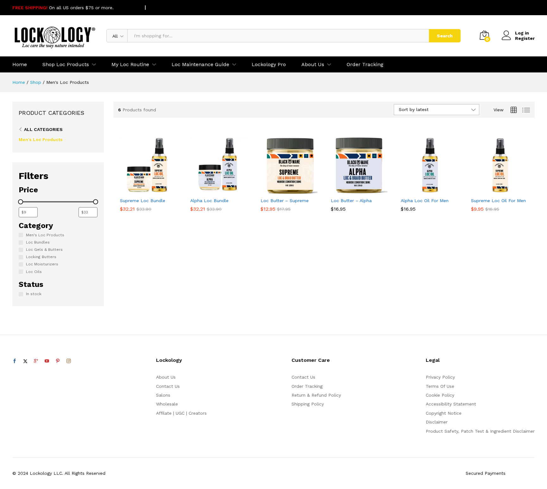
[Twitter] (25, 361)
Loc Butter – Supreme (285, 200)
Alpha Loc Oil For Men (425, 200)
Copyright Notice (444, 413)
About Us (166, 377)
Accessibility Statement (451, 403)
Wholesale (167, 403)
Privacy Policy (440, 377)
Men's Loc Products (41, 139)
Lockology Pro (269, 64)
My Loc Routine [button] (130, 64)
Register (525, 38)
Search (445, 35)
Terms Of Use (440, 386)
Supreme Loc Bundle (142, 200)
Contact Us (168, 386)
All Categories (43, 129)
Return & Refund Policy (316, 395)
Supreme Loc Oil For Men (498, 200)
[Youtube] (46, 361)
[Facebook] (14, 361)
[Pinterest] (57, 361)
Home (19, 64)
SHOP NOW (127, 7)
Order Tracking (365, 64)
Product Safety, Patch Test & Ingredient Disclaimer (480, 431)
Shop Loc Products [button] (65, 64)
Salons (163, 395)
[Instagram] (68, 361)
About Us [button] (312, 64)
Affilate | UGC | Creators (181, 413)
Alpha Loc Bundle (209, 200)
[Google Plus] (36, 361)
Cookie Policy (440, 395)
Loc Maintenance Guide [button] (200, 64)
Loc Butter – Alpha (351, 200)
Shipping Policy (308, 403)
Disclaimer (437, 421)
